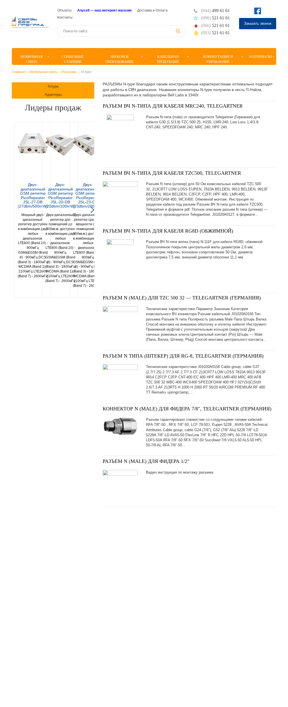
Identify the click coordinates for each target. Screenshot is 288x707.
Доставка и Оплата (152, 10)
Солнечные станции (73, 59)
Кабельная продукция (168, 59)
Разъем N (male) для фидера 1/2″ (146, 461)
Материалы (260, 56)
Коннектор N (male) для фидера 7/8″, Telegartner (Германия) (187, 409)
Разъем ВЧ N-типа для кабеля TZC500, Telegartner (172, 173)
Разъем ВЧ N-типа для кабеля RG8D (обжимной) (168, 231)
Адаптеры (53, 94)
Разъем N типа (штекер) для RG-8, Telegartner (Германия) (183, 356)
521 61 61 (215, 17)
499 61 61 (215, 10)
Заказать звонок (257, 23)
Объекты (64, 10)
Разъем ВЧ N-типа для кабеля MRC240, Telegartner (173, 106)
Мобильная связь (31, 59)
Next (92, 210)
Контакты (65, 17)
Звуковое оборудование (119, 59)
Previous (13, 210)
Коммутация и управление (218, 59)
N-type (53, 86)
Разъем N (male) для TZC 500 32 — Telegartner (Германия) (182, 298)
